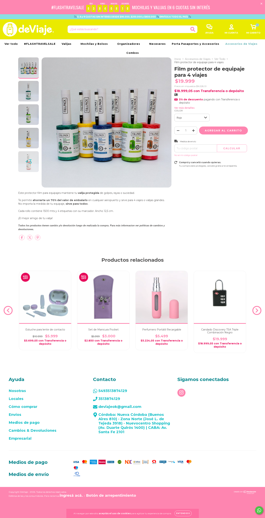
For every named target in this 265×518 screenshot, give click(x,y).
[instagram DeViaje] (181, 393)
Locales (16, 399)
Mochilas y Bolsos (95, 43)
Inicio (177, 59)
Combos (132, 53)
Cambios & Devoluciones (32, 430)
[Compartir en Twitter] (30, 239)
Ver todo (11, 43)
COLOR (178, 110)
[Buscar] (193, 29)
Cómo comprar (23, 406)
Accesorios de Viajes (241, 43)
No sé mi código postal (185, 155)
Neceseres (157, 43)
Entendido (183, 513)
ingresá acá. (71, 495)
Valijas (67, 43)
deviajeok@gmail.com (119, 406)
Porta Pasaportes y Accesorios (195, 43)
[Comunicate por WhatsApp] (259, 510)
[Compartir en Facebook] (22, 239)
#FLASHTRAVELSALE (40, 43)
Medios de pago (24, 422)
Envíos (15, 414)
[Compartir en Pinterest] (37, 239)
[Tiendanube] (245, 493)
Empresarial (20, 438)
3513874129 (109, 399)
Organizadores (129, 43)
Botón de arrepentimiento (111, 495)
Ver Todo (219, 59)
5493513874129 (112, 391)
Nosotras (17, 391)
